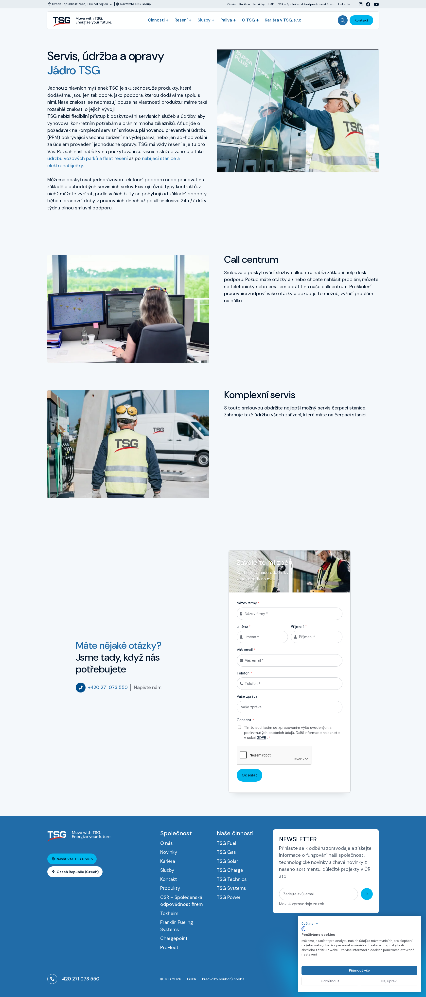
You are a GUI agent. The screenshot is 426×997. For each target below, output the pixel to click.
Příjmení (299, 626)
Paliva (226, 20)
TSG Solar (227, 861)
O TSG (248, 20)
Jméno (243, 626)
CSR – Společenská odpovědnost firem (306, 4)
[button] (310, 923)
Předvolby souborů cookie (223, 979)
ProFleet (169, 947)
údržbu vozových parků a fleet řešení (87, 158)
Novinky (259, 4)
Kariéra (244, 4)
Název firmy (248, 603)
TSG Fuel (226, 843)
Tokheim (169, 913)
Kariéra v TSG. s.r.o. (283, 20)
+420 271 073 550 (108, 687)
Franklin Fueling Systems (176, 926)
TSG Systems (231, 888)
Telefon (244, 673)
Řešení (181, 20)
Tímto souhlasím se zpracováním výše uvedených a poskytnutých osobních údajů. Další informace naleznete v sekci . (292, 732)
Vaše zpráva (247, 696)
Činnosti (156, 20)
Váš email (246, 649)
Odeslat (249, 775)
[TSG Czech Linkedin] (358, 4)
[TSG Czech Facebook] (366, 4)
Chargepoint (174, 938)
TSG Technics (232, 879)
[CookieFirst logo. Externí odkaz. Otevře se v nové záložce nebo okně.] (303, 928)
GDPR (261, 737)
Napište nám (147, 687)
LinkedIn (344, 4)
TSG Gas (226, 852)
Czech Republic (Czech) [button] (78, 872)
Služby (204, 20)
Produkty (170, 888)
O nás (231, 4)
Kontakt (361, 20)
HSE (271, 4)
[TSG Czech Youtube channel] (374, 4)
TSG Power (229, 897)
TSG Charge (230, 870)
